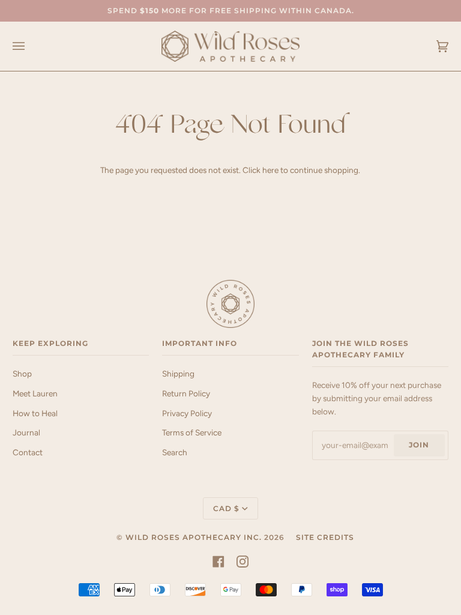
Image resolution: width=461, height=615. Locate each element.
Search (174, 452)
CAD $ (226, 508)
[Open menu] (31, 46)
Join (419, 444)
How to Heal (35, 413)
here (270, 170)
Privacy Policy (187, 413)
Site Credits (325, 537)
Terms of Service (191, 432)
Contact (28, 452)
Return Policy (186, 393)
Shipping (178, 373)
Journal (26, 432)
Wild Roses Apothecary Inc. (193, 537)
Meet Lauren (35, 393)
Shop (22, 373)
